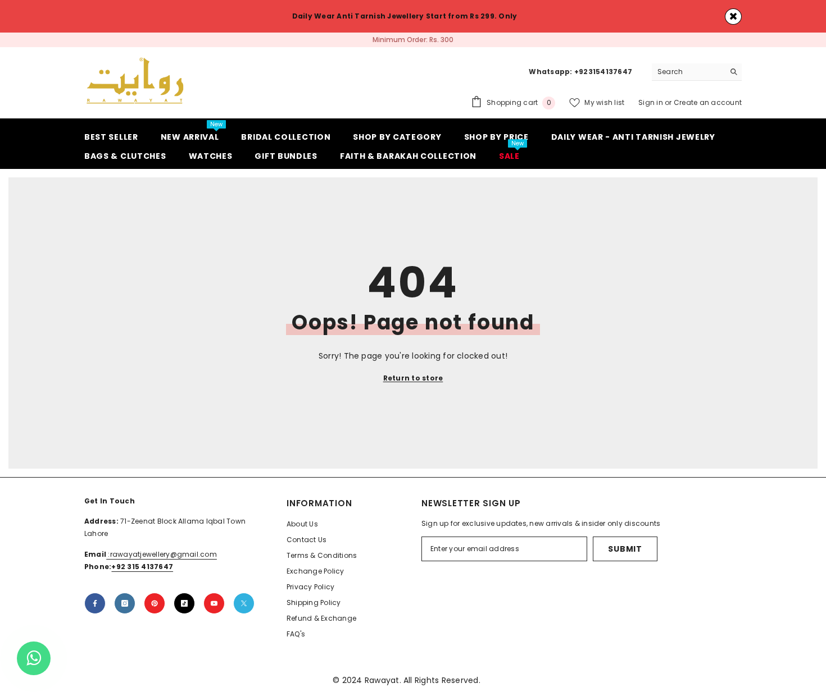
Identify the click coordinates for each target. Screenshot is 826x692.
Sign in (651, 102)
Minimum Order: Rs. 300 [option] (413, 39)
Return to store (413, 378)
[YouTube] (214, 603)
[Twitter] (244, 603)
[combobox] (688, 71)
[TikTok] (184, 603)
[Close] (733, 16)
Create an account (708, 102)
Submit (625, 548)
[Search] (697, 72)
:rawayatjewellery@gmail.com (161, 554)
